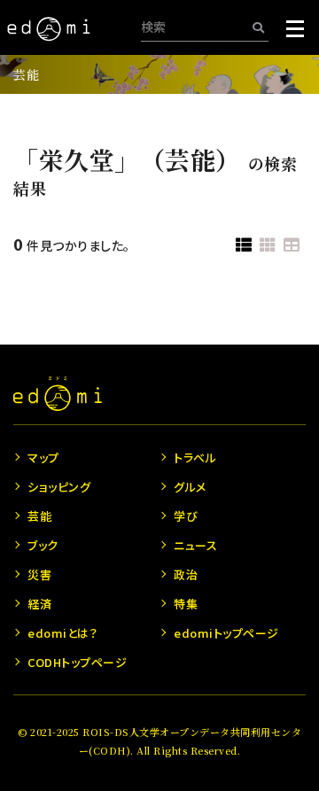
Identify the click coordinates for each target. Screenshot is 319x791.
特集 (186, 603)
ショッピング (58, 486)
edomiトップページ (226, 632)
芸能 (26, 74)
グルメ (190, 486)
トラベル (195, 457)
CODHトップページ (77, 662)
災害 (39, 574)
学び (186, 516)
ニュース (195, 545)
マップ (43, 457)
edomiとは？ (62, 632)
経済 (39, 603)
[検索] (258, 27)
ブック (42, 545)
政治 (186, 574)
